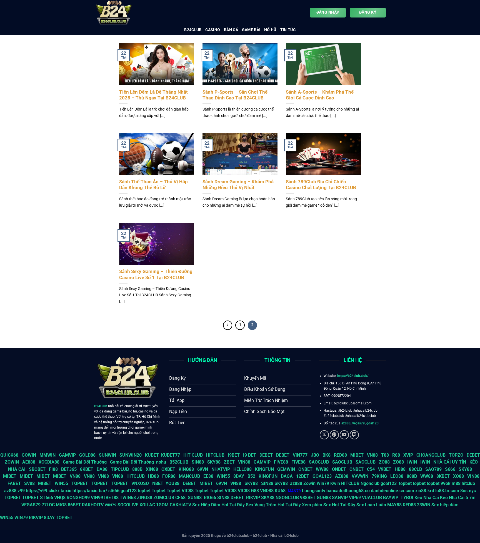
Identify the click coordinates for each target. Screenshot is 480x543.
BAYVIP (391, 497)
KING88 (186, 469)
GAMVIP (67, 455)
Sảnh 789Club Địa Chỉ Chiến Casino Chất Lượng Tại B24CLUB (321, 185)
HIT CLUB (193, 455)
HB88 (400, 469)
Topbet (159, 490)
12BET (302, 476)
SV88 (29, 483)
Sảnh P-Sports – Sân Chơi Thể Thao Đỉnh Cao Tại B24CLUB (235, 95)
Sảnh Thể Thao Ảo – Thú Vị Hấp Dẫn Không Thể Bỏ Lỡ (153, 185)
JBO (315, 455)
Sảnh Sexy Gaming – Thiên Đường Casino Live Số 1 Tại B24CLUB (155, 274)
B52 (251, 476)
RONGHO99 (78, 497)
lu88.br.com (447, 490)
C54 (371, 469)
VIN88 (244, 462)
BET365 (69, 469)
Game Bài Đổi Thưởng (85, 462)
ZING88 (144, 497)
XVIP (408, 455)
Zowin (309, 483)
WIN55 (223, 476)
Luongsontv (313, 490)
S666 (450, 469)
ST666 (46, 497)
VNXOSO (140, 483)
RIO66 (210, 497)
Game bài (251, 29)
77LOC (48, 504)
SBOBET (37, 469)
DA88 (102, 469)
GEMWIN (286, 469)
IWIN (412, 462)
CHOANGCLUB (431, 455)
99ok (446, 483)
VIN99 (97, 497)
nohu (161, 462)
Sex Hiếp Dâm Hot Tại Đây (218, 504)
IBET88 (111, 497)
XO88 (458, 476)
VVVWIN (360, 476)
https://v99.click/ (42, 490)
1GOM (162, 504)
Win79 (323, 483)
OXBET (168, 469)
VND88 (267, 490)
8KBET (86, 469)
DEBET (266, 455)
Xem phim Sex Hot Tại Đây (328, 504)
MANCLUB (189, 476)
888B (137, 469)
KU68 (280, 490)
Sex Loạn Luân (371, 504)
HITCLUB (215, 455)
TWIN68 (128, 497)
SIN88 (198, 462)
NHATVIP (220, 469)
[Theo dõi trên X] (324, 434)
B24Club (100, 406)
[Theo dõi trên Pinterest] (334, 434)
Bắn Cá (231, 29)
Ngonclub (370, 483)
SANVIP (340, 497)
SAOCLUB (319, 462)
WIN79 (21, 517)
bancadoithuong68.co (348, 490)
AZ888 (341, 476)
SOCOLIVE (128, 504)
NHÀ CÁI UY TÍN (449, 462)
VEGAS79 (31, 504)
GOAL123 (322, 476)
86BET (74, 504)
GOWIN (29, 455)
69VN (202, 469)
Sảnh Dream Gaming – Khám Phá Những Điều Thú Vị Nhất (238, 185)
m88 (456, 483)
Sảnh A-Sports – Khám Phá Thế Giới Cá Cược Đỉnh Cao (320, 95)
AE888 (28, 462)
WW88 (322, 469)
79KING (379, 476)
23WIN (423, 504)
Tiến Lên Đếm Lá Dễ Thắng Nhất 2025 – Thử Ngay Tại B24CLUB (153, 95)
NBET (157, 483)
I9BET (234, 455)
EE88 (208, 476)
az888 (346, 423)
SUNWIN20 (130, 455)
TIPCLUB (120, 469)
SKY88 (214, 462)
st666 (113, 490)
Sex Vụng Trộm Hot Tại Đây (273, 504)
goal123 (372, 423)
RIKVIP (253, 497)
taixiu (66, 490)
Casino (212, 29)
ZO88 (384, 462)
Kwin (335, 483)
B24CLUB (192, 29)
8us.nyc (468, 490)
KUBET (152, 455)
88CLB (415, 469)
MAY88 (394, 504)
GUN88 (324, 497)
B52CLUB (178, 462)
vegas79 (358, 423)
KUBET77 (170, 455)
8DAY (238, 476)
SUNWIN (107, 455)
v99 (21, 490)
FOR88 (169, 476)
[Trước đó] (227, 325)
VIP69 (355, 497)
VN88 (372, 455)
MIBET (357, 455)
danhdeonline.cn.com (392, 490)
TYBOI (407, 497)
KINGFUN (264, 469)
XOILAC (147, 504)
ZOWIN (12, 462)
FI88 (53, 469)
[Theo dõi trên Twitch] (354, 434)
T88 (385, 455)
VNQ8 (60, 497)
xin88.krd (424, 490)
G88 (255, 490)
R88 (396, 455)
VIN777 (300, 455)
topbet (405, 483)
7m (472, 497)
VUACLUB (372, 497)
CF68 (181, 497)
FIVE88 (281, 462)
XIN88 (152, 469)
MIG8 (61, 504)
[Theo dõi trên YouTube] (344, 434)
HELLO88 (242, 469)
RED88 (340, 455)
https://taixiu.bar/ (89, 490)
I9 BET (249, 455)
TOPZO (456, 455)
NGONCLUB (287, 497)
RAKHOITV (93, 504)
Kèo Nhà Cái (426, 497)
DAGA (287, 476)
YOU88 (172, 483)
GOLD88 (87, 455)
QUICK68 (9, 455)
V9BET (384, 469)
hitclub (468, 483)
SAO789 (433, 469)
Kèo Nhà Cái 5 (454, 497)
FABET (14, 483)
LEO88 (396, 476)
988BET (308, 497)
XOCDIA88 (49, 462)
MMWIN (47, 455)
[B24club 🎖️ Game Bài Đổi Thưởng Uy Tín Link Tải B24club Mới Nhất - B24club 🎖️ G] (122, 12)
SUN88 (195, 497)
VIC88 (188, 490)
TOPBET (79, 483)
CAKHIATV (180, 504)
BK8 (326, 455)
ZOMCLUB (163, 497)
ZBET (229, 462)
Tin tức (288, 29)
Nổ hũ (270, 29)
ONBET (305, 469)
